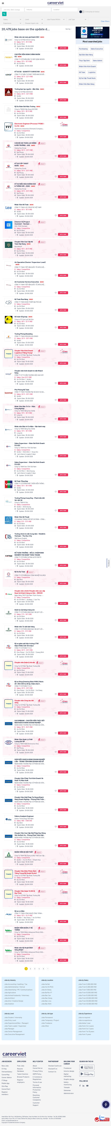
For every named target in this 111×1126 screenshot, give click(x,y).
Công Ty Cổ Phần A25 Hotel (24, 92)
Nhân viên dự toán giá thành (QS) (29, 37)
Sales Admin (97, 60)
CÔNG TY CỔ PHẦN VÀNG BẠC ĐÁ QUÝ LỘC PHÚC (29, 612)
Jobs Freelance (46, 1023)
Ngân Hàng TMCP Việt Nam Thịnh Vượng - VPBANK (28, 595)
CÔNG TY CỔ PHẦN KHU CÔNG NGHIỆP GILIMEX (30, 575)
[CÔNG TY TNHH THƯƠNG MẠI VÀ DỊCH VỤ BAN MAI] (8, 393)
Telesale (67, 1087)
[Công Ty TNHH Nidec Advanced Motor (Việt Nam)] (8, 931)
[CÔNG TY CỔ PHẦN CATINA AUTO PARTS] (8, 556)
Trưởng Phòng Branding (24, 334)
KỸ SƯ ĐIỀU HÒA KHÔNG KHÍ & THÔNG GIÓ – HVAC (25, 185)
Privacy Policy (38, 1071)
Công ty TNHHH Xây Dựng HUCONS (26, 109)
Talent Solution (22, 1074)
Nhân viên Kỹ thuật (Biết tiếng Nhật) (24, 949)
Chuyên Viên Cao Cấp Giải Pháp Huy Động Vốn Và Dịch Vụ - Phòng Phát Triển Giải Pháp (30, 834)
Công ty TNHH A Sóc (21, 502)
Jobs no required (84, 1017)
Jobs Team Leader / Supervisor (15, 1026)
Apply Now (63, 48)
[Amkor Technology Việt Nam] (8, 819)
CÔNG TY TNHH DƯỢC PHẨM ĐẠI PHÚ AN (28, 302)
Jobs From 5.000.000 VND (87, 987)
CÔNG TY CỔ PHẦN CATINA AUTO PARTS (28, 557)
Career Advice (7, 1077)
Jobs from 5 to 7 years (86, 1029)
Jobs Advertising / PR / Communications (18, 990)
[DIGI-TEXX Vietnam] (8, 225)
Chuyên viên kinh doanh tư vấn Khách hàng (29, 372)
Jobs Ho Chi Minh (47, 987)
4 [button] (39, 969)
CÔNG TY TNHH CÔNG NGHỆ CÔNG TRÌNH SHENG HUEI (28, 913)
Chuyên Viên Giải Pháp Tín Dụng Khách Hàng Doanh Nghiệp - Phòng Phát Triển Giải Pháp (29, 798)
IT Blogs (4, 1080)
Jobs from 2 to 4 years (86, 1026)
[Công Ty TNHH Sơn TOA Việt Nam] (8, 446)
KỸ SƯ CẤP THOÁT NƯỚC (21, 164)
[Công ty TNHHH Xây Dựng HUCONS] (8, 109)
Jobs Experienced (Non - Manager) (16, 1023)
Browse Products (23, 1077)
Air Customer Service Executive (29, 282)
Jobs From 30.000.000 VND (87, 1001)
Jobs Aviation (9, 1004)
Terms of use (37, 1082)
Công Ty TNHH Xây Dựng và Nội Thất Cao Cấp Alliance (29, 856)
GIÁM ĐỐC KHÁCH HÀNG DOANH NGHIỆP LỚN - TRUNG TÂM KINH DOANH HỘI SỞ (30, 760)
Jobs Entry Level (10, 1020)
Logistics (91, 72)
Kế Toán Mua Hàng (24, 299)
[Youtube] (87, 1085)
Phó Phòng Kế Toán (22, 390)
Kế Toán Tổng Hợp (21, 481)
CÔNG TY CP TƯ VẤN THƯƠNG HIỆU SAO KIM (29, 375)
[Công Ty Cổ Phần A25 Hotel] (8, 92)
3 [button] (34, 969)
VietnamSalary (7, 1072)
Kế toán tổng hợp (23, 317)
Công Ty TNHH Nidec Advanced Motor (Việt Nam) (29, 932)
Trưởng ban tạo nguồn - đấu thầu (29, 89)
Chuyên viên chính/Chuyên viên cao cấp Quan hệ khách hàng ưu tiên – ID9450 (30, 592)
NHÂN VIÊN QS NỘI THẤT (24, 852)
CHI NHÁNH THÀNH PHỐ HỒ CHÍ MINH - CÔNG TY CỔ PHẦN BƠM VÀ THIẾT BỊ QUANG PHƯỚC (29, 519)
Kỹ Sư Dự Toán (20, 572)
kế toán (82, 72)
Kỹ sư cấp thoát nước (87, 78)
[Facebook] (79, 1085)
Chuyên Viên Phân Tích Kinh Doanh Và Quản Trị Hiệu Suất (29, 779)
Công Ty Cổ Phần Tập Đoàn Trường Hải (27, 355)
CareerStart (6, 1089)
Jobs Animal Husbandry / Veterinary (16, 995)
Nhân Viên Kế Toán (24, 204)
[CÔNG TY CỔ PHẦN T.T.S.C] (8, 646)
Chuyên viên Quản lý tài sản (25, 662)
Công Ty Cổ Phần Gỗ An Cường (25, 40)
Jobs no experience (85, 1020)
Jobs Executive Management (14, 1034)
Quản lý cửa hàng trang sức (25, 610)
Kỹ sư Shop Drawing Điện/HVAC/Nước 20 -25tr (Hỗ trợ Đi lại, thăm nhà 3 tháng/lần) (29, 682)
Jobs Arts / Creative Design (13, 1001)
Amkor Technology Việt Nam (24, 819)
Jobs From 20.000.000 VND (87, 998)
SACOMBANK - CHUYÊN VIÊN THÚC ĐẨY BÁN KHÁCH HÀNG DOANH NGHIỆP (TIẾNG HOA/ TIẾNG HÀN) (30, 721)
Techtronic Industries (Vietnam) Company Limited (29, 129)
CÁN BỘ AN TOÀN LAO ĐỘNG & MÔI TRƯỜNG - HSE (25, 144)
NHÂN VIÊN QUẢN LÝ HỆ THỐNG (24, 929)
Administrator (69, 1093)
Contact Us (52, 1072)
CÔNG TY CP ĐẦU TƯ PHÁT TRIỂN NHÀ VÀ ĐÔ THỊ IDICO (29, 74)
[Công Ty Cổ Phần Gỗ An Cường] (8, 40)
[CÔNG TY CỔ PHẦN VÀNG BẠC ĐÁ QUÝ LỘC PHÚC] (8, 613)
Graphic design (69, 1079)
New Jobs (5, 1066)
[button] (56, 48)
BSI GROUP (18, 247)
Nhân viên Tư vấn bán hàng (25, 627)
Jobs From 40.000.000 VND (87, 1004)
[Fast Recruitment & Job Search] (55, 3)
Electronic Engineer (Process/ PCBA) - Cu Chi (29, 125)
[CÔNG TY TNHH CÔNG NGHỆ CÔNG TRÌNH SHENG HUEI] (8, 914)
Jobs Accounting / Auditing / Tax (15, 984)
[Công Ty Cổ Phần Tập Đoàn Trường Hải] (8, 353)
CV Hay (4, 1069)
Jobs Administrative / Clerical (14, 987)
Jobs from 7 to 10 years (86, 1031)
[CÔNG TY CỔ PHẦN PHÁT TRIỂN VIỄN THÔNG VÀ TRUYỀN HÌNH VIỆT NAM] (8, 484)
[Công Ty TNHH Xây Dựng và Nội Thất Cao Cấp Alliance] (8, 855)
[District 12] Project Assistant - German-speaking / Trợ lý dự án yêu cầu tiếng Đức (25, 223)
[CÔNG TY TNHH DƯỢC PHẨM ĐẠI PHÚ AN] (8, 302)
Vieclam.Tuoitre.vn (54, 1066)
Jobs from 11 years (84, 1034)
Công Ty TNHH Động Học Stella (25, 411)
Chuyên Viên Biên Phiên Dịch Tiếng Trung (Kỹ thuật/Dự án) (26, 872)
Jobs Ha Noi (45, 984)
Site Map (5, 1086)
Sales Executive (97, 49)
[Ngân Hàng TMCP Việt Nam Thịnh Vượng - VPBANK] (8, 594)
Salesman (67, 1090)
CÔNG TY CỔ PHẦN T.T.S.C (23, 648)
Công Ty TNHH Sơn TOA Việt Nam (25, 448)
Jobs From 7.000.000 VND (87, 990)
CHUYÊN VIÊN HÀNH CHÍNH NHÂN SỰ (27, 55)
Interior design (69, 1071)
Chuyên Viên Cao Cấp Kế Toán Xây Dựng (24, 243)
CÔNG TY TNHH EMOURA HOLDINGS (26, 336)
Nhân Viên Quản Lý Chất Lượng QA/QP (24, 740)
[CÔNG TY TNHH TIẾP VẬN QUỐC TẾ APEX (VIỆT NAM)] (8, 265)
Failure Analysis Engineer (24, 816)
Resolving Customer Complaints (37, 1097)
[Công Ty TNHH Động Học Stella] (8, 409)
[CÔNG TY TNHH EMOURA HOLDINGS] (8, 337)
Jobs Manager (9, 1029)
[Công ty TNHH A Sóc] (8, 501)
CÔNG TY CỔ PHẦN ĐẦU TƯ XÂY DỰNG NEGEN (29, 59)
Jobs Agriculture (10, 992)
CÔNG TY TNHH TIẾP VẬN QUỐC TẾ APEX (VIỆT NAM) (30, 267)
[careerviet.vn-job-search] (86, 1067)
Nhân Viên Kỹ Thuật (22, 517)
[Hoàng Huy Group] (8, 146)
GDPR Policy (37, 1074)
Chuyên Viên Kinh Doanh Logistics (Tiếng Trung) (24, 351)
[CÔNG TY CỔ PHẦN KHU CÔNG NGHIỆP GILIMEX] (8, 575)
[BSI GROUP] (8, 245)
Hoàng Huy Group (20, 148)
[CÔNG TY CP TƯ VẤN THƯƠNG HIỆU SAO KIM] (8, 374)
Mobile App (5, 1083)
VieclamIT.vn (52, 1069)
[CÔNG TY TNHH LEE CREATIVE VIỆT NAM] (8, 207)
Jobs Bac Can (46, 995)
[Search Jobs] (4, 14)
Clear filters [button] (105, 21)
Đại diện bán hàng (86, 55)
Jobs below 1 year (84, 1023)
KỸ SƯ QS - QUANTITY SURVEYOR (29, 72)
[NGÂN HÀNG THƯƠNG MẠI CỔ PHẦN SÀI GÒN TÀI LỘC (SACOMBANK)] (8, 724)
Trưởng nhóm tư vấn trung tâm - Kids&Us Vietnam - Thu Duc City (30, 535)
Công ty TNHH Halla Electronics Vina (26, 744)
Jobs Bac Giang (46, 998)
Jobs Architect (9, 998)
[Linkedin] (83, 1085)
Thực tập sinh (84, 60)
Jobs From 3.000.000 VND (87, 984)
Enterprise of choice (92, 12)
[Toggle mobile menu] (3, 3)
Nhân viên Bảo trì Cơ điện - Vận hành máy (30, 426)
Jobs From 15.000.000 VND (87, 995)
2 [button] (30, 969)
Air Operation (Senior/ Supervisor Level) (30, 263)
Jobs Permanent (47, 1017)
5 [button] (43, 969)
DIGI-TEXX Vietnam (21, 226)
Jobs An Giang (46, 990)
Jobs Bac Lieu (46, 1001)
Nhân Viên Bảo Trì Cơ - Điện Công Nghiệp (25, 407)
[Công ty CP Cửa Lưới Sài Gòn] (8, 320)
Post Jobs (20, 1066)
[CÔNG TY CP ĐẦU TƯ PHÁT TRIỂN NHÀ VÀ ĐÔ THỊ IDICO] (8, 75)
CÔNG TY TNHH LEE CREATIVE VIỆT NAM (28, 207)
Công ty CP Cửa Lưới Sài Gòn (24, 319)
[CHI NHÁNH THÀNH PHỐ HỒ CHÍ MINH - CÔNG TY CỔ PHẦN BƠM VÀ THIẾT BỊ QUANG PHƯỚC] (8, 520)
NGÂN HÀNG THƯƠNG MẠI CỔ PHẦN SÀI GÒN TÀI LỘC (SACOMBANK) (29, 725)
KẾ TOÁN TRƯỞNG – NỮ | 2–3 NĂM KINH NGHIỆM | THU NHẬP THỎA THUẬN (29, 554)
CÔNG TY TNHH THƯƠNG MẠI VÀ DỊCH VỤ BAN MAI (30, 392)
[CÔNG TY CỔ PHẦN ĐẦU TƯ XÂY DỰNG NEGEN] (8, 57)
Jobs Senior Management (13, 1031)
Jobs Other (45, 1026)
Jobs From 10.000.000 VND (87, 992)
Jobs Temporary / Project (50, 1020)
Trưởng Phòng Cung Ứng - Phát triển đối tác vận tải (30, 499)
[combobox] (13, 9)
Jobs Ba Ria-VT (46, 992)
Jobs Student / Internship (13, 1017)
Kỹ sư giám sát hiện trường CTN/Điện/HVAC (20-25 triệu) (27, 644)
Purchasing (83, 49)
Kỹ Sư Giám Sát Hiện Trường (27, 106)
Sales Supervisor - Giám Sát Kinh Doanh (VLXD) (30, 444)
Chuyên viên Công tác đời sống (24, 701)
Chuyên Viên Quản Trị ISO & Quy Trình (25, 892)
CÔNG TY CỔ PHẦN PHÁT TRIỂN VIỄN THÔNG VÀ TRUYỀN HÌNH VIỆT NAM (29, 484)
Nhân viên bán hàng (86, 84)
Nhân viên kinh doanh (87, 66)
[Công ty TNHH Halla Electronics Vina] (8, 742)
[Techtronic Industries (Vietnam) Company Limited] (8, 127)
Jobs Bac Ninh (46, 1004)
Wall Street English (21, 538)
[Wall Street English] (8, 537)
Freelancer (68, 1068)
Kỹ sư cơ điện (19, 911)
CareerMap (5, 1075)
